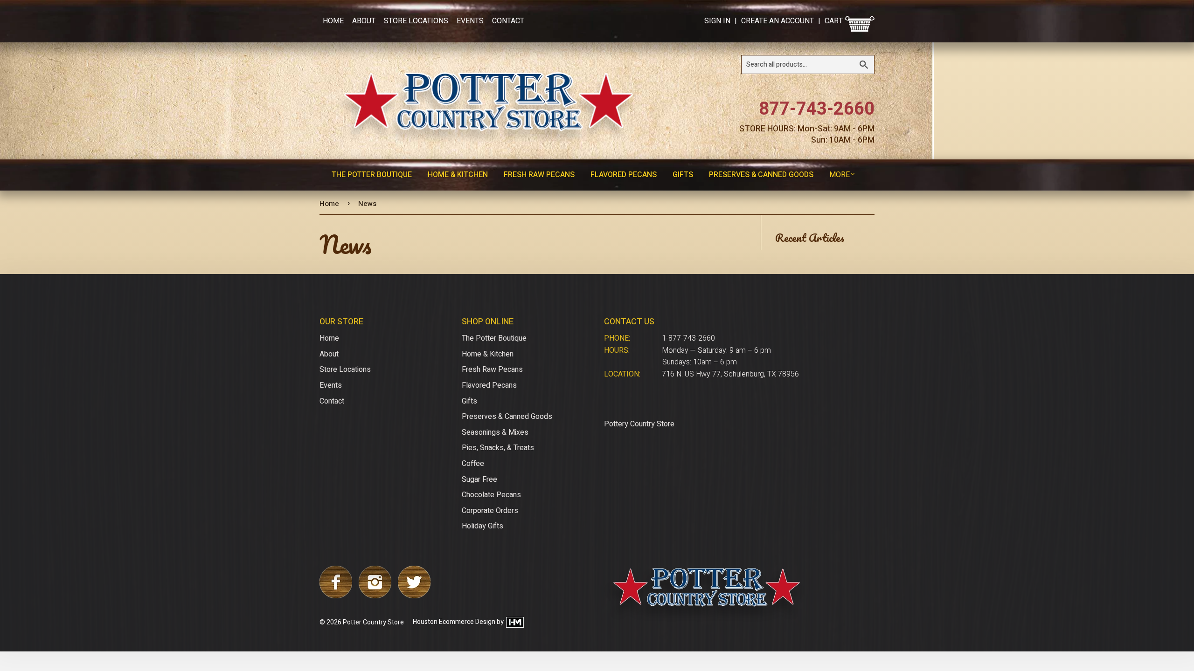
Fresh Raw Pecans (539, 174)
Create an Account (777, 21)
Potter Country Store (373, 622)
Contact (508, 21)
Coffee (473, 463)
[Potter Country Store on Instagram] (375, 596)
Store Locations (416, 21)
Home (333, 21)
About (363, 21)
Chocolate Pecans (491, 494)
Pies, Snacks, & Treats (498, 447)
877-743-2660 (817, 109)
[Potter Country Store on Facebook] (335, 596)
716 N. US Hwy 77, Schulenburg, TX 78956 (730, 374)
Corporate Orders (490, 510)
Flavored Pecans (623, 174)
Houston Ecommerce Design (454, 622)
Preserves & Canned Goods (761, 174)
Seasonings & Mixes (495, 432)
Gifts (683, 174)
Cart (835, 21)
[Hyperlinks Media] (514, 622)
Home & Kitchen (458, 174)
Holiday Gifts (482, 526)
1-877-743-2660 (688, 338)
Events (470, 21)
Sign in (717, 21)
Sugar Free (479, 479)
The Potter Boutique (372, 174)
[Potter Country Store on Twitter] (414, 596)
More (839, 174)
